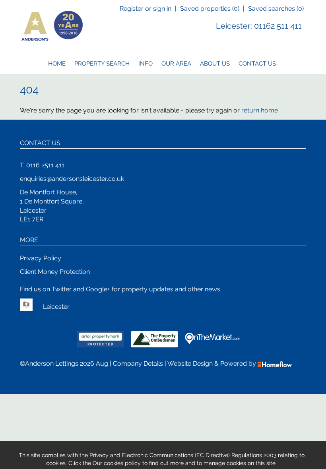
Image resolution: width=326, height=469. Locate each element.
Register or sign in (145, 8)
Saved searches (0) (276, 8)
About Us (215, 63)
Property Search (102, 63)
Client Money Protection (55, 271)
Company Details (138, 363)
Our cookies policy (117, 463)
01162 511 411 (278, 26)
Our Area (176, 63)
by (253, 363)
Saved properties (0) (209, 8)
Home (57, 63)
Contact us (257, 63)
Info (145, 63)
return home (259, 110)
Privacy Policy (40, 258)
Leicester (233, 26)
